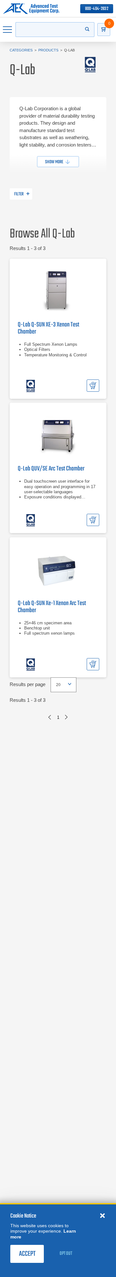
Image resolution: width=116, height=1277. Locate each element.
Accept (27, 1253)
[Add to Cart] (93, 386)
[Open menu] (8, 29)
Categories (21, 50)
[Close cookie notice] (102, 1215)
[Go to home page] (31, 8)
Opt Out (66, 1253)
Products (48, 50)
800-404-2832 (96, 9)
